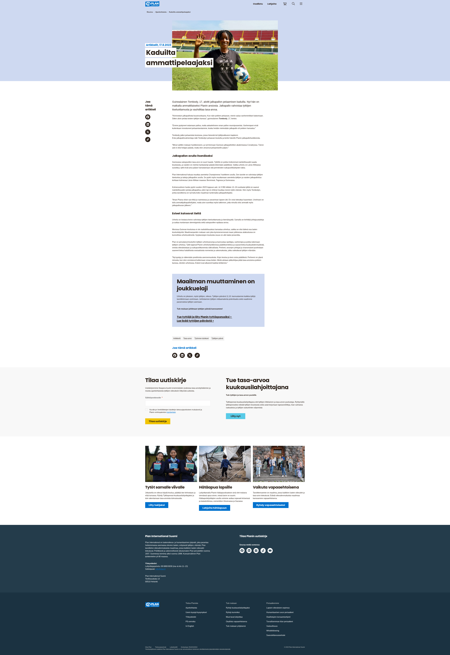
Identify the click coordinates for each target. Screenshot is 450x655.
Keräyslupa (184, 647)
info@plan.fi (160, 569)
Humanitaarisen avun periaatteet (279, 612)
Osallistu (258, 3)
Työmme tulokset (202, 338)
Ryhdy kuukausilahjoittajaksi (238, 608)
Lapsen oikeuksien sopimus (278, 608)
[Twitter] (147, 132)
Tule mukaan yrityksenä (236, 626)
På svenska (190, 622)
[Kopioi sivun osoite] (147, 139)
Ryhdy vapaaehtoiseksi (270, 505)
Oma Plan (148, 647)
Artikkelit (176, 338)
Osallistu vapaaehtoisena (236, 622)
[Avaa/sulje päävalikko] (301, 4)
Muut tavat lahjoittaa (234, 617)
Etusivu (150, 12)
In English (190, 626)
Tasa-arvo (187, 338)
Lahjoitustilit (173, 647)
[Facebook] (147, 117)
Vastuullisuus (272, 626)
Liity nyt (235, 416)
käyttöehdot (171, 412)
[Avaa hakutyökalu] (293, 4)
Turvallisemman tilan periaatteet (279, 622)
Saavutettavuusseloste (275, 635)
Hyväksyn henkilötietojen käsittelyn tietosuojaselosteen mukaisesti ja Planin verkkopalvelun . (175, 411)
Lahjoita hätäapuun (214, 508)
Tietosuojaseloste (160, 647)
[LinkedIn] (147, 124)
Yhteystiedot (191, 617)
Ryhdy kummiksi (233, 612)
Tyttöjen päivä (217, 338)
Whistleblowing (272, 631)
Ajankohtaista (161, 12)
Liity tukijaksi (157, 505)
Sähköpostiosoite (154, 397)
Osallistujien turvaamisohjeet (278, 617)
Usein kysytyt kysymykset (196, 612)
